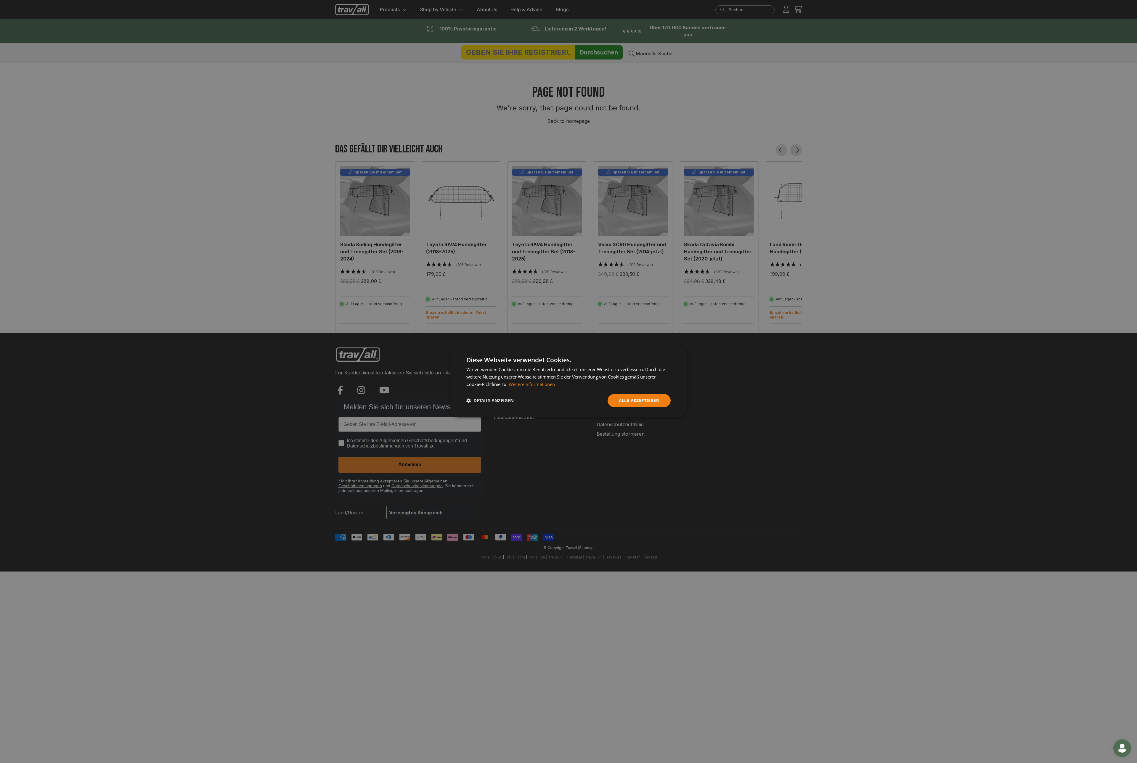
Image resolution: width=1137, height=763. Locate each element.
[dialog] (568, 381)
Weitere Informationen (532, 384)
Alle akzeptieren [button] (639, 400)
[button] (490, 400)
